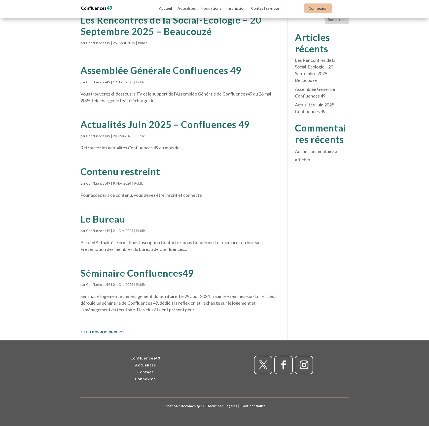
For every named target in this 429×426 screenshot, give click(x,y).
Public (142, 43)
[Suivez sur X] (263, 365)
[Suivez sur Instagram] (304, 365)
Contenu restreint (120, 171)
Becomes (188, 406)
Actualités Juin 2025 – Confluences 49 (165, 124)
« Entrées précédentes (102, 331)
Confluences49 (98, 43)
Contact (145, 372)
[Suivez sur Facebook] (283, 365)
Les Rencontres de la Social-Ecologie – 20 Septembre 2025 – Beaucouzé (170, 25)
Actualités (145, 365)
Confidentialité (253, 406)
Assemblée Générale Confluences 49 (161, 70)
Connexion (318, 8)
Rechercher (337, 19)
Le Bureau (102, 219)
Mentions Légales (222, 406)
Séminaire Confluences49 (137, 273)
